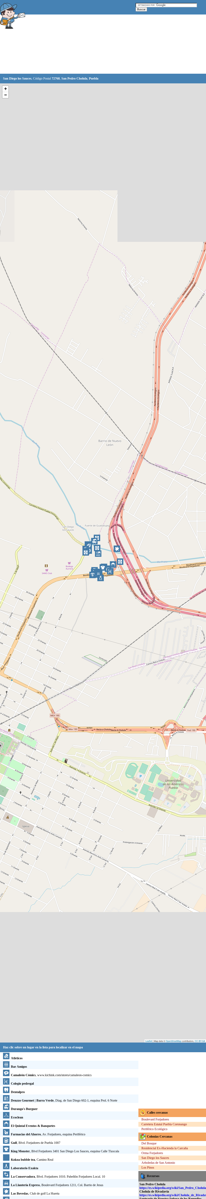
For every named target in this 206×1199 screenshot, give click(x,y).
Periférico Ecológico (154, 1129)
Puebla (93, 78)
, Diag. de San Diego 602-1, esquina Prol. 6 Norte (64, 1100)
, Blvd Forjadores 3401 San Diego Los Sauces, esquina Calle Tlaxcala (65, 1151)
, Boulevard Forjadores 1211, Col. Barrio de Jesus (57, 1185)
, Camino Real (32, 1159)
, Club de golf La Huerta (35, 1193)
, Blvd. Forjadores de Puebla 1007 (35, 1142)
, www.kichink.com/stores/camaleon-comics (51, 1075)
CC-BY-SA (200, 1041)
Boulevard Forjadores (155, 1119)
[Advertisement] (100, 44)
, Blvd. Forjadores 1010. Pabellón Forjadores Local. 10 (58, 1176)
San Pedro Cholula (74, 78)
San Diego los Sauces (155, 1158)
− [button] (5, 94)
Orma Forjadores (152, 1153)
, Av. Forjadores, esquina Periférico (48, 1134)
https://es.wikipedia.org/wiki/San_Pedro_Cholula (172, 1188)
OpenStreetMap (173, 1041)
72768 (56, 78)
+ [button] (5, 88)
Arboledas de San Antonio (158, 1162)
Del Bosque (149, 1143)
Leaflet (148, 1041)
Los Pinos (147, 1167)
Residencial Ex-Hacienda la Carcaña (164, 1148)
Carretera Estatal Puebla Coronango (164, 1124)
